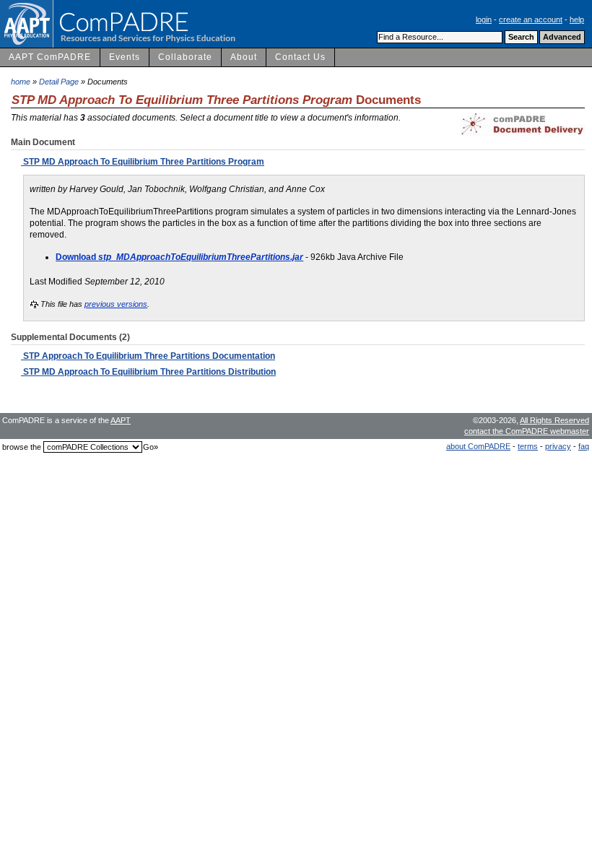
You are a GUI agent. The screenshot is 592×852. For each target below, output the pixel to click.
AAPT (120, 420)
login (484, 19)
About (243, 57)
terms (528, 446)
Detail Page (59, 81)
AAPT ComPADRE (50, 57)
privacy (558, 446)
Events (124, 57)
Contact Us (300, 57)
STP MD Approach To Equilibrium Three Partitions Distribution (148, 372)
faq (583, 446)
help (577, 19)
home (20, 81)
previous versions (115, 304)
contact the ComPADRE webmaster (526, 431)
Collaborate (185, 57)
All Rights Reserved (554, 420)
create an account (530, 19)
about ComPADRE (478, 446)
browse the (21, 447)
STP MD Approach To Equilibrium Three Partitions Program (142, 162)
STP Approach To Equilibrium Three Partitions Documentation (148, 356)
